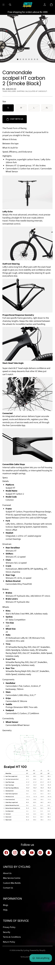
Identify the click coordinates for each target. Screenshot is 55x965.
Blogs (5, 905)
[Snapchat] (49, 853)
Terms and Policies (27, 957)
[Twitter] (23, 853)
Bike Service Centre (11, 878)
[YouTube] (32, 853)
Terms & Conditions (12, 937)
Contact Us (8, 887)
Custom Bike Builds (12, 883)
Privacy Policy (9, 927)
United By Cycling (22, 950)
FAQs (5, 910)
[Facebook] (6, 853)
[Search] (10, 4)
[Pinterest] (40, 853)
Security (6, 932)
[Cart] (51, 4)
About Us (7, 873)
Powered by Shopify (37, 950)
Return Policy (9, 942)
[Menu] (3, 4)
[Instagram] (15, 853)
